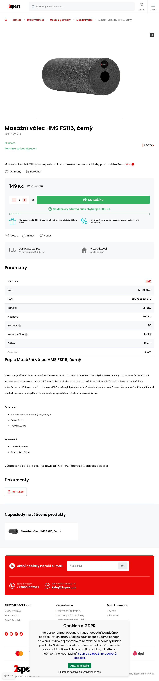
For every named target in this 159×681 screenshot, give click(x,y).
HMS (148, 281)
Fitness (17, 19)
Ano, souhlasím (79, 665)
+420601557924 (28, 587)
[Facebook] (6, 634)
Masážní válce (84, 19)
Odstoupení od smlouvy (71, 615)
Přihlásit (122, 565)
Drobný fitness (35, 19)
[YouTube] (11, 634)
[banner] (14, 6)
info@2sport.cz (64, 587)
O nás (112, 610)
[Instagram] (16, 634)
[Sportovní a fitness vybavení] (6, 19)
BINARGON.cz (147, 673)
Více (128, 164)
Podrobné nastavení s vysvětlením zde (79, 672)
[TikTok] (21, 634)
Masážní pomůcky (60, 19)
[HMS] (148, 146)
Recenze (114, 615)
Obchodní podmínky (69, 610)
